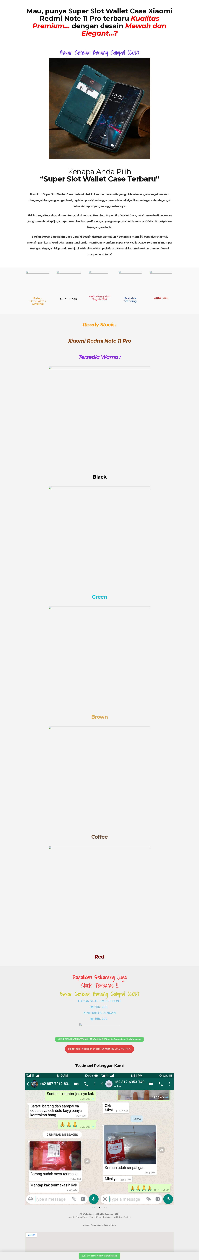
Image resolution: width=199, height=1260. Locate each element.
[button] (28, 1139)
